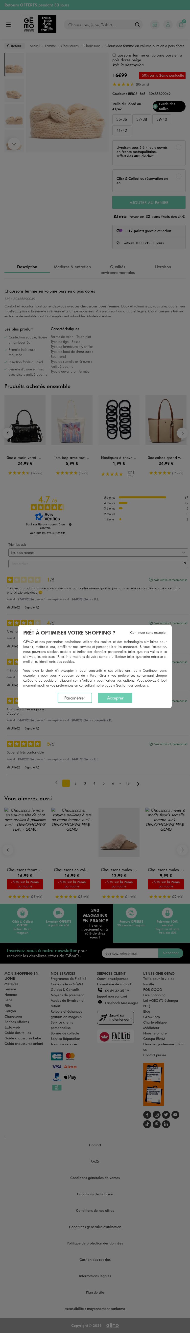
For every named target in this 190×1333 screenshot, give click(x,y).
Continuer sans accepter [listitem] (148, 632)
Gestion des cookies (131, 685)
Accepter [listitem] (115, 698)
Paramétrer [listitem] (74, 698)
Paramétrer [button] (98, 675)
